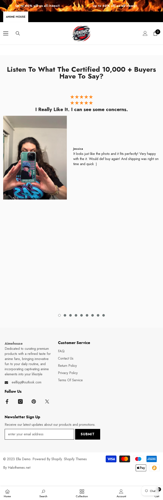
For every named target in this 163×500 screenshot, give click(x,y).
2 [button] (65, 315)
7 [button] (92, 315)
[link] (43, 493)
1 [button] (59, 315)
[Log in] (145, 33)
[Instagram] (20, 401)
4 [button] (76, 315)
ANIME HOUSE (15, 17)
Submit (88, 434)
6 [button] (87, 315)
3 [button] (70, 315)
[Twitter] (47, 401)
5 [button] (81, 315)
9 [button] (103, 315)
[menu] (5, 33)
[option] (81, 148)
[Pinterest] (34, 401)
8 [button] (98, 315)
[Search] (17, 33)
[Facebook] (7, 401)
